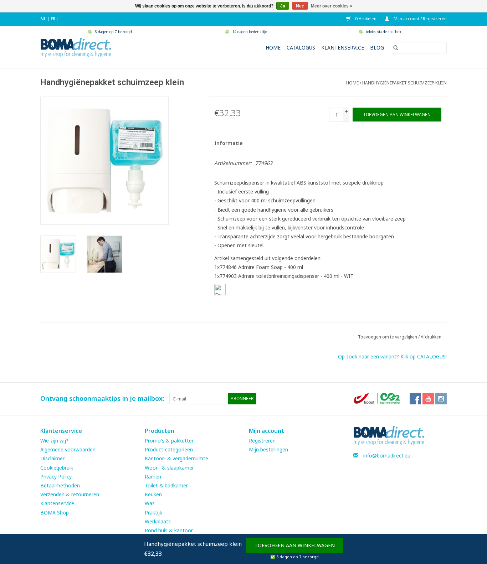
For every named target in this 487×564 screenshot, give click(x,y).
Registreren (262, 440)
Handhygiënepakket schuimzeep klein (404, 83)
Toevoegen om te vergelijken (388, 337)
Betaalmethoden (60, 485)
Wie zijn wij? (54, 440)
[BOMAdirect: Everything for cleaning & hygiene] (76, 46)
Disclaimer (52, 458)
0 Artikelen (365, 19)
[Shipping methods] (377, 398)
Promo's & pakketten (170, 440)
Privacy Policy (56, 476)
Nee (300, 6)
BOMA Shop (54, 512)
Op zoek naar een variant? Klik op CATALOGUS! (392, 356)
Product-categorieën (169, 449)
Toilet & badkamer (166, 485)
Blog (377, 47)
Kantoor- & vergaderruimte (176, 458)
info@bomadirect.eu (386, 455)
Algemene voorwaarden (68, 449)
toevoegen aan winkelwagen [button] (295, 545)
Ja (282, 6)
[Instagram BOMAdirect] (441, 398)
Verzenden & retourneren (69, 494)
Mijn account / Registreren (420, 19)
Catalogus (301, 47)
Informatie (228, 143)
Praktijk (153, 512)
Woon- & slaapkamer (169, 467)
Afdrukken (431, 337)
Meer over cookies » (331, 6)
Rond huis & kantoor (169, 530)
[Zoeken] (393, 48)
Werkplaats (158, 521)
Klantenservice (342, 47)
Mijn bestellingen (268, 449)
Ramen (153, 476)
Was (150, 503)
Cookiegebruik (56, 467)
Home (273, 47)
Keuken (153, 494)
